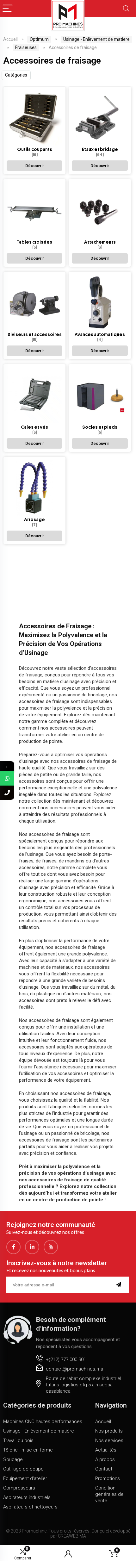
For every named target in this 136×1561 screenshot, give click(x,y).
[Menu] (7, 8)
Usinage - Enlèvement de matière (96, 39)
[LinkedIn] (32, 1247)
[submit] (120, 1285)
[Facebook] (13, 1247)
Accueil (10, 39)
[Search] (126, 8)
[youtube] (51, 1247)
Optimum (39, 39)
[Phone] (7, 793)
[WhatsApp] (7, 778)
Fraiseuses (26, 47)
